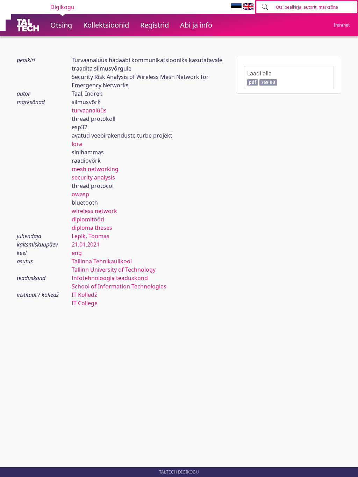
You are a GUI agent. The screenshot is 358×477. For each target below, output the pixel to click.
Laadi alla (261, 77)
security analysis (93, 177)
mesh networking (95, 169)
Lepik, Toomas (90, 236)
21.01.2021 (86, 244)
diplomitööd (88, 219)
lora (77, 144)
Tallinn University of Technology (114, 269)
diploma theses (92, 228)
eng (77, 253)
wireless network (94, 211)
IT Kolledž (84, 295)
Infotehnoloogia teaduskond (110, 278)
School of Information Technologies (119, 286)
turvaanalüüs (89, 110)
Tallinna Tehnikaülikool (102, 261)
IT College (85, 303)
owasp (80, 194)
